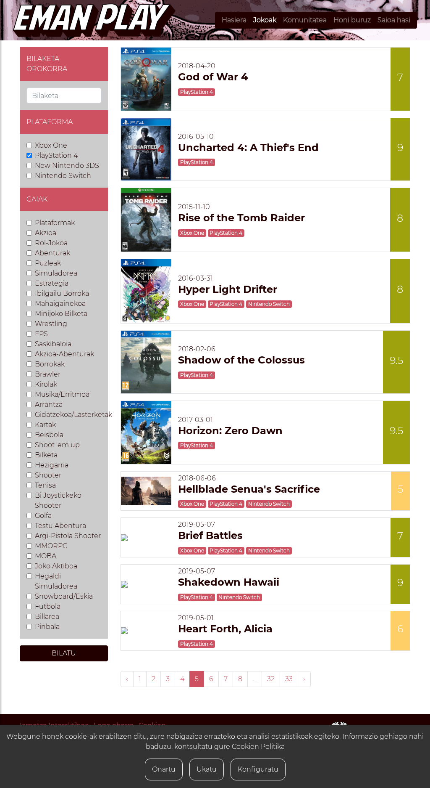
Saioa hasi (394, 20)
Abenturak (52, 253)
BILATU (64, 653)
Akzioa (45, 233)
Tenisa (45, 485)
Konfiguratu (258, 769)
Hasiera (234, 20)
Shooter (48, 475)
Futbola (47, 606)
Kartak (45, 425)
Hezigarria (51, 465)
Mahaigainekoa (60, 304)
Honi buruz (352, 20)
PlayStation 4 (56, 155)
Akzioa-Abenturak (64, 354)
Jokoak (264, 20)
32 (271, 679)
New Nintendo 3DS (67, 166)
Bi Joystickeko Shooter (58, 500)
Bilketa (46, 455)
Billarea (47, 617)
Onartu (164, 769)
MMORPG (51, 546)
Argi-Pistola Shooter (68, 536)
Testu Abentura (60, 526)
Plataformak (55, 223)
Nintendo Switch (63, 176)
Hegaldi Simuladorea (56, 581)
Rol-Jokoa (51, 243)
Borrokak (50, 364)
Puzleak (48, 263)
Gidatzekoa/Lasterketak (73, 415)
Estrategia (51, 283)
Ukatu (207, 769)
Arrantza (49, 405)
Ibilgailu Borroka (62, 293)
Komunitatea (305, 20)
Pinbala (47, 627)
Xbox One (51, 145)
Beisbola (49, 435)
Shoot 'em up (57, 445)
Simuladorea (56, 273)
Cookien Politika (258, 747)
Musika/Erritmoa (62, 394)
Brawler (47, 374)
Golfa (43, 516)
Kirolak (46, 384)
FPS (41, 334)
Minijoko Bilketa (61, 314)
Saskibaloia (53, 344)
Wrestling (51, 324)
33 (289, 679)
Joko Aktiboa (56, 566)
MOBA (45, 556)
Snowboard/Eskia (64, 596)
